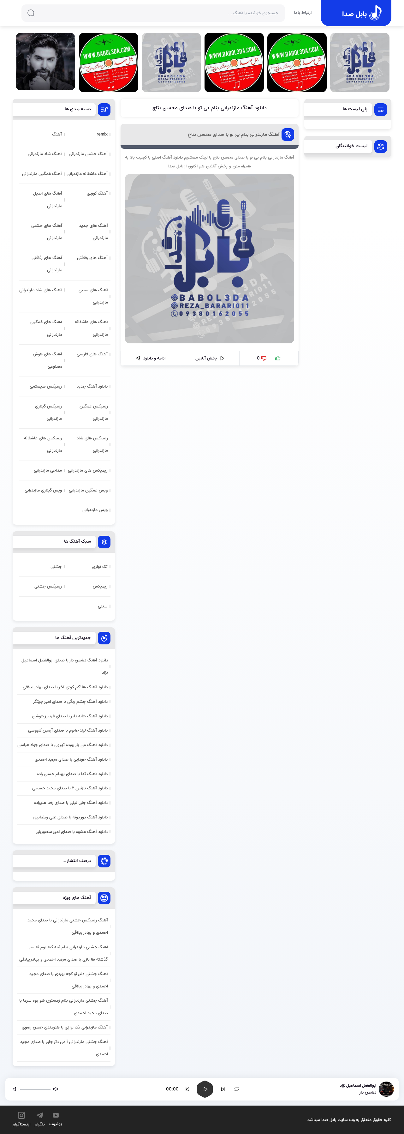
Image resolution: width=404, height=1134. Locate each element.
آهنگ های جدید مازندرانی (93, 232)
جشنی (56, 566)
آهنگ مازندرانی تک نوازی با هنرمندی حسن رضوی (65, 1027)
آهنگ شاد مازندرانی (45, 154)
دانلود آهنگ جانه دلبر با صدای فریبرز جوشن (70, 716)
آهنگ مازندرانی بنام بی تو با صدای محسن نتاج (233, 134)
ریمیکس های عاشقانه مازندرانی (43, 444)
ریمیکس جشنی (48, 586)
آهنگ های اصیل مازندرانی (47, 199)
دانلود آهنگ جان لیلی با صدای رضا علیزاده (71, 802)
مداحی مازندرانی (48, 470)
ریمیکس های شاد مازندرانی (92, 444)
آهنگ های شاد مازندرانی (40, 290)
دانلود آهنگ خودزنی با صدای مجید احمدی (71, 759)
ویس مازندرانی (95, 510)
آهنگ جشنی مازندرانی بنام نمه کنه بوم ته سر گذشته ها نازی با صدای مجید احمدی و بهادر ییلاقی (63, 953)
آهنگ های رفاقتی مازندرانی (47, 264)
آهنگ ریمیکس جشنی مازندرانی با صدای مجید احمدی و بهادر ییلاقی (67, 926)
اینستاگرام (21, 1124)
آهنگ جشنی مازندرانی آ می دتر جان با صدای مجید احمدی (64, 1048)
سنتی (103, 606)
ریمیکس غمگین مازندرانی (94, 412)
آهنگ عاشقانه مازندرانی (87, 174)
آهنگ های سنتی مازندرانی (93, 296)
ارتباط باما (303, 13)
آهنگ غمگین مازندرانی (42, 174)
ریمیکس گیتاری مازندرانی (48, 412)
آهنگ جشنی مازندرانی (88, 154)
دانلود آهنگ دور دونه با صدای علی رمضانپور (70, 817)
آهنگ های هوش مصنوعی (47, 360)
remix (102, 134)
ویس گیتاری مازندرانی (43, 490)
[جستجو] (31, 13)
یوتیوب (55, 1124)
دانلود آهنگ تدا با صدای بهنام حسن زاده (72, 774)
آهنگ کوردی (97, 193)
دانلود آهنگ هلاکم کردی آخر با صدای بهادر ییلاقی (65, 687)
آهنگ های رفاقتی (92, 258)
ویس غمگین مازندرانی (88, 490)
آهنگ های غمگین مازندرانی (46, 328)
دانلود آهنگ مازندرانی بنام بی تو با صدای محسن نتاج (209, 108)
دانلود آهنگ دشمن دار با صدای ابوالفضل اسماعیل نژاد (64, 666)
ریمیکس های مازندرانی (88, 470)
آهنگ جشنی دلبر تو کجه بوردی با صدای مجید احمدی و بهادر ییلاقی (68, 980)
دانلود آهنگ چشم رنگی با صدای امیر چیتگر (70, 701)
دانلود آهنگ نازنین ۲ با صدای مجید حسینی (70, 788)
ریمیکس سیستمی (46, 386)
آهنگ (57, 134)
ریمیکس (100, 586)
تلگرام (40, 1124)
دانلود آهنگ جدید (92, 386)
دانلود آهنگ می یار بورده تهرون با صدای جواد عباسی (62, 745)
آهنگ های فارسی (92, 354)
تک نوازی (100, 566)
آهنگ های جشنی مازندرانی (46, 232)
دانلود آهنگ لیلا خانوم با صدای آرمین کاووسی (68, 730)
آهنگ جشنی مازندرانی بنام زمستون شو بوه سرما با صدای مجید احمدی (63, 1006)
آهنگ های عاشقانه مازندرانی (91, 328)
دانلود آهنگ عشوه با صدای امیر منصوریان (72, 831)
